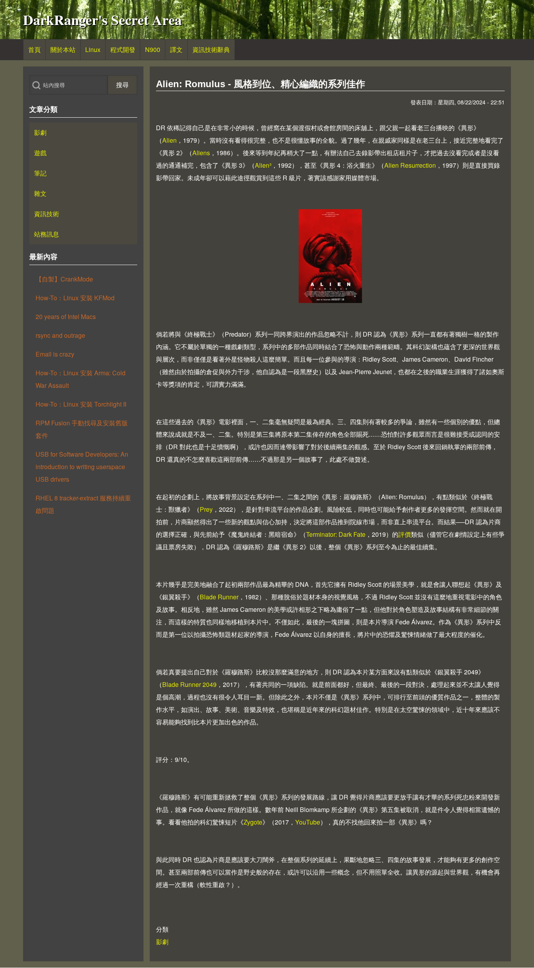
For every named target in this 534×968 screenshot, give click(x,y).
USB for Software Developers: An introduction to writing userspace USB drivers (82, 467)
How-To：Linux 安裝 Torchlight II (81, 404)
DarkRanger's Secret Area (102, 19)
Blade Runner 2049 (189, 684)
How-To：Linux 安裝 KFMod (75, 297)
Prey (206, 509)
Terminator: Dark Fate (336, 534)
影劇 (162, 941)
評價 (404, 534)
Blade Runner (219, 596)
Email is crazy (55, 354)
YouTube (307, 821)
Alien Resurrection (410, 165)
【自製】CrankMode (64, 278)
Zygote (253, 821)
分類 (162, 929)
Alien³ (263, 165)
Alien (169, 140)
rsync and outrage (60, 335)
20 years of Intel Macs (66, 316)
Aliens (201, 152)
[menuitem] (34, 49)
